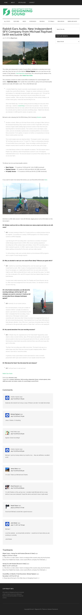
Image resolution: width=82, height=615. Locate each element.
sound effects (34, 381)
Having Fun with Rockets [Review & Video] (14, 563)
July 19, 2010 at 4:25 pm (17, 451)
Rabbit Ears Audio (7, 373)
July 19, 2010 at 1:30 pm (17, 399)
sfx (23, 381)
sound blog (21, 106)
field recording (24, 379)
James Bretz (14, 468)
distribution (17, 379)
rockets (19, 381)
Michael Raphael (15, 414)
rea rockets (14, 381)
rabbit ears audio (7, 381)
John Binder (14, 523)
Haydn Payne (14, 505)
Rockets (39, 117)
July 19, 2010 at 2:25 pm (17, 434)
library (36, 379)
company (11, 379)
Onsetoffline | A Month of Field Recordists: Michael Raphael (19, 574)
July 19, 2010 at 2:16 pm (17, 416)
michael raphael (43, 379)
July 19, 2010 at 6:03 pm (17, 470)
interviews (11, 377)
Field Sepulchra (20, 73)
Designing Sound (18, 12)
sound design (27, 381)
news (15, 377)
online (48, 379)
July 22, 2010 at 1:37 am (17, 507)
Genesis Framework (53, 609)
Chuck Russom (15, 486)
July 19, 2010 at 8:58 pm (17, 488)
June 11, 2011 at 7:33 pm (18, 525)
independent (31, 379)
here (46, 180)
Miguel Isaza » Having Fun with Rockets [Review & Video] (19, 553)
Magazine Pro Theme (40, 609)
